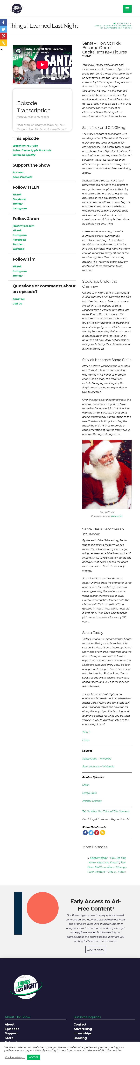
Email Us (19, 299)
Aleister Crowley (92, 800)
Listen (85, 740)
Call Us (17, 303)
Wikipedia (117, 516)
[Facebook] (85, 832)
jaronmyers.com (23, 225)
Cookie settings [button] (15, 1057)
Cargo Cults (89, 793)
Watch (86, 732)
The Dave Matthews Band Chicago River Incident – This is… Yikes (107, 867)
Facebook (19, 199)
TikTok (17, 194)
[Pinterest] (96, 832)
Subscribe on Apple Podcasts (32, 150)
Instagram (20, 208)
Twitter (17, 203)
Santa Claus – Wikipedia (96, 758)
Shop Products (22, 177)
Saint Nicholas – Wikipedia (98, 766)
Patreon (18, 172)
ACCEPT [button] (33, 1057)
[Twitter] (91, 832)
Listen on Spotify (24, 155)
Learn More (95, 949)
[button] (127, 9)
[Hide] (1, 49)
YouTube (18, 248)
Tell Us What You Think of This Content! (105, 811)
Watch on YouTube (25, 145)
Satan (85, 784)
